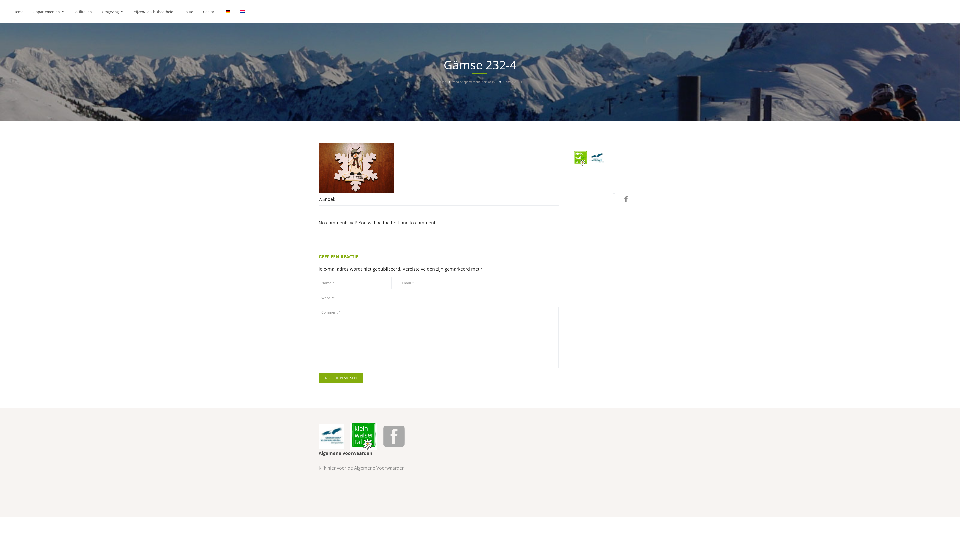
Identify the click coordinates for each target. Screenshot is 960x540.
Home (19, 12)
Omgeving (110, 12)
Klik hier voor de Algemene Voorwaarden (362, 468)
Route (188, 12)
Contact (209, 12)
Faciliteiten (83, 12)
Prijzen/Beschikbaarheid (153, 12)
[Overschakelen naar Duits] (228, 11)
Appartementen (47, 12)
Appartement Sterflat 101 (479, 82)
